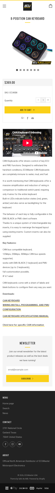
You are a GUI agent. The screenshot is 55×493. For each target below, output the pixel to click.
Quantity (8, 100)
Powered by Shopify (37, 479)
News (5, 413)
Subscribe (26, 378)
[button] (17, 70)
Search (6, 408)
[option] (27, 47)
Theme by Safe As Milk (19, 479)
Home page (8, 403)
